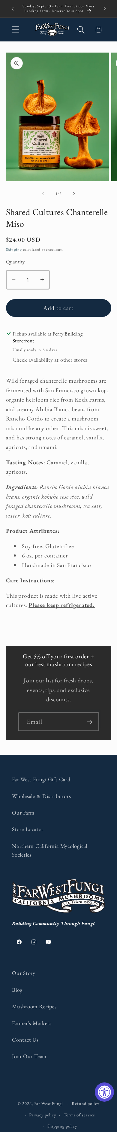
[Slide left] (43, 193)
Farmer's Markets (31, 1023)
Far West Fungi (48, 1103)
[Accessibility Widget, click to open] (104, 1092)
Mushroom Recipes (34, 1006)
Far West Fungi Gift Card (41, 779)
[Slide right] (73, 193)
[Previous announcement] (12, 8)
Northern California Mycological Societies (49, 850)
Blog (17, 989)
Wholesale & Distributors (41, 796)
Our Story (23, 973)
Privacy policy (42, 1115)
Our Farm (23, 812)
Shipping (14, 249)
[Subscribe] (89, 722)
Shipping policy (62, 1126)
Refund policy (85, 1103)
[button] (15, 29)
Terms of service (79, 1115)
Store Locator (28, 829)
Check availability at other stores (50, 359)
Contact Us (25, 1039)
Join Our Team (29, 1056)
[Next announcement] (104, 8)
